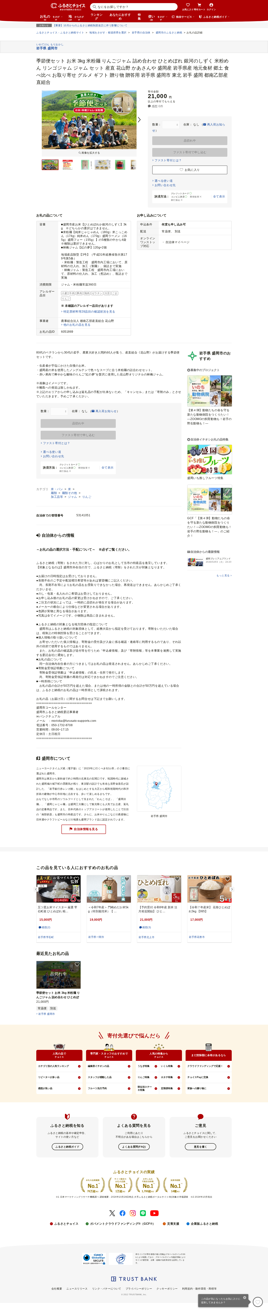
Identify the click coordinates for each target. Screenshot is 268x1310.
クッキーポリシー (167, 1288)
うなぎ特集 (143, 1066)
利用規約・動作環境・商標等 (199, 1288)
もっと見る (223, 575)
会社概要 (56, 1288)
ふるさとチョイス (66, 1223)
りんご (86, 496)
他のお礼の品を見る (77, 324)
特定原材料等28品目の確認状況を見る (89, 311)
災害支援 (173, 1223)
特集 (139, 16)
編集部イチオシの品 (98, 1066)
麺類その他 (70, 493)
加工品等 (57, 496)
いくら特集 (167, 1066)
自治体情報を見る (86, 829)
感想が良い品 (45, 1088)
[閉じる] (244, 1298)
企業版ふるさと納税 (204, 1223)
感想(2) (46, 927)
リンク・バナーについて (106, 1288)
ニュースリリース (77, 1288)
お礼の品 (50, 17)
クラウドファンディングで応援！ (205, 1066)
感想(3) (146, 927)
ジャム (73, 496)
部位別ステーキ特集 (145, 1088)
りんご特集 (143, 1077)
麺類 (54, 493)
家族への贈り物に (196, 1088)
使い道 (156, 17)
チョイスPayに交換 (197, 1077)
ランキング (97, 16)
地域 (76, 17)
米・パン (57, 489)
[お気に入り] (258, 1302)
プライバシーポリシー (139, 1288)
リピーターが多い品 (48, 1077)
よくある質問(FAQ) (134, 1146)
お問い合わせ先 (165, 185)
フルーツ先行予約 (97, 1088)
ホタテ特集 (167, 1077)
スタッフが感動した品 (100, 1077)
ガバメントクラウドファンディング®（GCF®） (123, 1223)
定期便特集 (167, 1088)
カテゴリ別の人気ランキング (53, 1066)
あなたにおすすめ (120, 16)
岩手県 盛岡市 (46, 1013)
